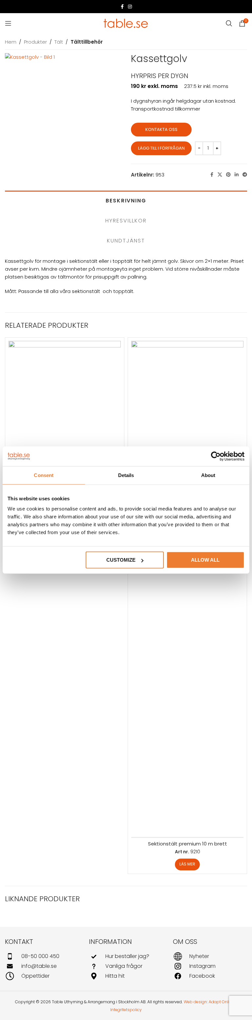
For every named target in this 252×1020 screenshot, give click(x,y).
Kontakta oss (161, 129)
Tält (58, 41)
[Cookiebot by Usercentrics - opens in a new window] (215, 456)
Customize (121, 560)
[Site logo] (126, 22)
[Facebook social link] (122, 6)
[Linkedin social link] (237, 174)
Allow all (205, 560)
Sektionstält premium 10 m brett (187, 843)
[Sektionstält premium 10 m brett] (187, 587)
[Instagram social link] (130, 6)
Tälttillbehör (87, 41)
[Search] (229, 23)
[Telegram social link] (245, 174)
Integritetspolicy (126, 1009)
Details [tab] (126, 475)
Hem (10, 41)
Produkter (35, 41)
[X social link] (220, 174)
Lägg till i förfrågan (161, 148)
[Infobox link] (42, 956)
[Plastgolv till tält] (65, 397)
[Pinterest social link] (228, 174)
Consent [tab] (43, 475)
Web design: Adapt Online (209, 1002)
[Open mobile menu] (8, 23)
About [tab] (208, 475)
